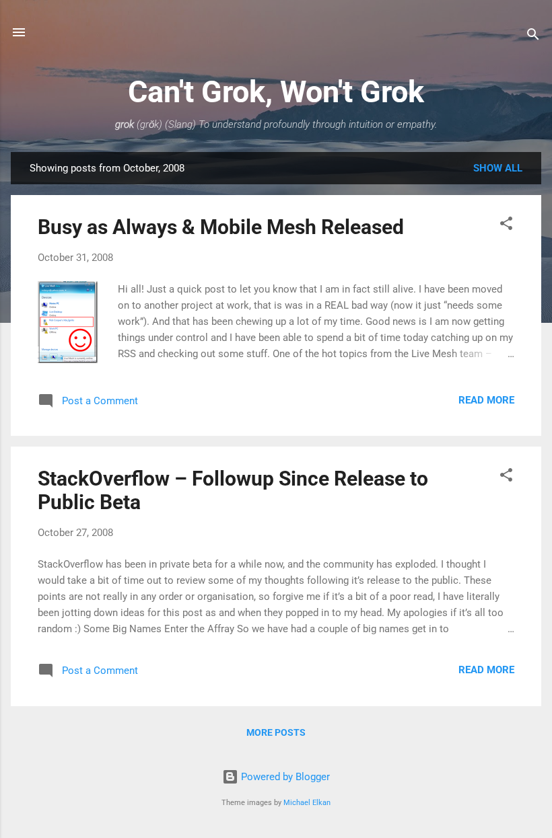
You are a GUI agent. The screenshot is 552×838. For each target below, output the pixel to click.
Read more (486, 400)
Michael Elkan (307, 802)
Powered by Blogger (284, 777)
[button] (506, 225)
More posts (276, 732)
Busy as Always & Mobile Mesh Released (221, 227)
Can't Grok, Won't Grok (276, 92)
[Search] (533, 36)
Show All (497, 168)
